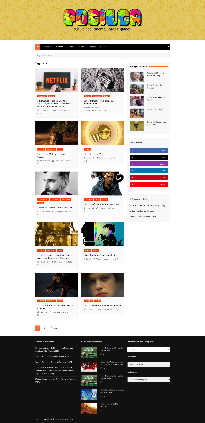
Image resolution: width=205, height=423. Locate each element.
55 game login (41, 348)
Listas (106, 96)
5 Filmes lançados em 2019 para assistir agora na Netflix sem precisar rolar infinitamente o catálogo (55, 103)
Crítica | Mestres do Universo (142, 211)
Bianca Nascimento (93, 108)
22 (104, 410)
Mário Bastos (44, 262)
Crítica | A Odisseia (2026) (61, 362)
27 (104, 382)
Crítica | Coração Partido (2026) (143, 217)
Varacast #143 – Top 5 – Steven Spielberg (147, 206)
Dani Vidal (43, 312)
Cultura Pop (47, 47)
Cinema (59, 47)
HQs (97, 199)
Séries (103, 47)
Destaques (42, 96)
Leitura (70, 47)
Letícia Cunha (45, 212)
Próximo (54, 328)
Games (81, 47)
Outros (87, 149)
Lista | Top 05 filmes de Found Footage (102, 305)
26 (104, 396)
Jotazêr (88, 259)
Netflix (51, 96)
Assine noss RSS (139, 199)
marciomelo (44, 110)
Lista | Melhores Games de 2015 (99, 255)
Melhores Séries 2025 (60, 357)
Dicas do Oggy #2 (92, 154)
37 (104, 354)
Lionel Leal (90, 208)
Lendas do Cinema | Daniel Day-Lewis (56, 207)
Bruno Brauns (45, 161)
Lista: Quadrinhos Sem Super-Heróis (101, 204)
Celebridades (43, 199)
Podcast (92, 47)
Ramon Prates (41, 357)
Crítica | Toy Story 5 (154, 110)
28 (104, 368)
